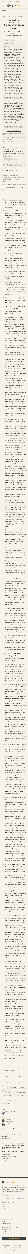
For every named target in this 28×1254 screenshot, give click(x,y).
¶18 (4, 653)
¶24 (4, 875)
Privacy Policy (13, 1250)
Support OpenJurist (14, 1238)
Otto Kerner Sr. (9, 1124)
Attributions (22, 1247)
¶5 (4, 271)
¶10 (4, 419)
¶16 (4, 608)
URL (4, 1087)
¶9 (4, 317)
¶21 (4, 744)
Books (3, 1221)
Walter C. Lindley (9, 1128)
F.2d (15, 16)
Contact (4, 1247)
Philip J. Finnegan (9, 1119)
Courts (3, 1213)
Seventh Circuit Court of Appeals (14, 32)
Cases (3, 1204)
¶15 (4, 578)
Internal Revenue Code (13, 227)
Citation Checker (6, 1223)
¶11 (4, 500)
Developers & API (6, 1229)
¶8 (4, 306)
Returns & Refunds (12, 1247)
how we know (10, 139)
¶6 (4, 282)
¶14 (4, 560)
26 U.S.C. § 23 (17, 131)
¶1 (4, 199)
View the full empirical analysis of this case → (13, 171)
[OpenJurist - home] (14, 5)
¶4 (4, 253)
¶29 (4, 1055)
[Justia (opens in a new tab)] (20, 1198)
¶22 (4, 797)
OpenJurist (4, 16)
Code (3, 1206)
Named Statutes (6, 1217)
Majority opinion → (9, 1121)
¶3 (4, 233)
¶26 (4, 915)
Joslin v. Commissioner (19, 153)
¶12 (4, 529)
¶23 (4, 864)
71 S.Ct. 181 (11, 1021)
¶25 (4, 890)
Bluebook (22, 1087)
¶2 (4, 210)
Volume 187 (10, 16)
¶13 (4, 547)
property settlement (11, 708)
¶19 (4, 664)
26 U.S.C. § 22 (10, 131)
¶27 (4, 961)
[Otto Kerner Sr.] (3, 1124)
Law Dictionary (5, 1208)
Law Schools (5, 1215)
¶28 (4, 1019)
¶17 (4, 635)
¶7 (4, 297)
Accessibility (17, 1245)
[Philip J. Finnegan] (3, 1120)
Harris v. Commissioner (13, 133)
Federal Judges (5, 1211)
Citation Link (13, 1087)
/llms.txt (4, 1231)
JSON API (4, 1234)
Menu (5, 10)
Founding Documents (7, 1219)
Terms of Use (5, 1250)
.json (9, 1167)
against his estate (10, 524)
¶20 (4, 684)
